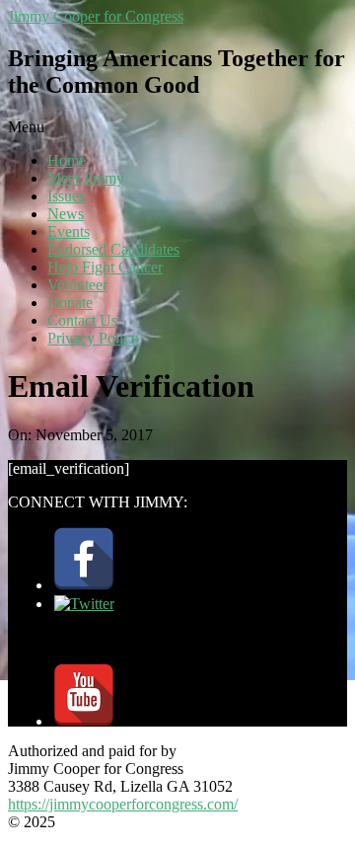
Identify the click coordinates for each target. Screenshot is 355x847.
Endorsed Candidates (113, 249)
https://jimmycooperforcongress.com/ (123, 804)
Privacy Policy (92, 338)
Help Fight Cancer (105, 267)
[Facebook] (83, 585)
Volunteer (77, 284)
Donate (70, 302)
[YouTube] (83, 721)
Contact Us (82, 320)
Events (68, 231)
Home (66, 160)
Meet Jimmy (85, 178)
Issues (66, 196)
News (65, 213)
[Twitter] (84, 603)
